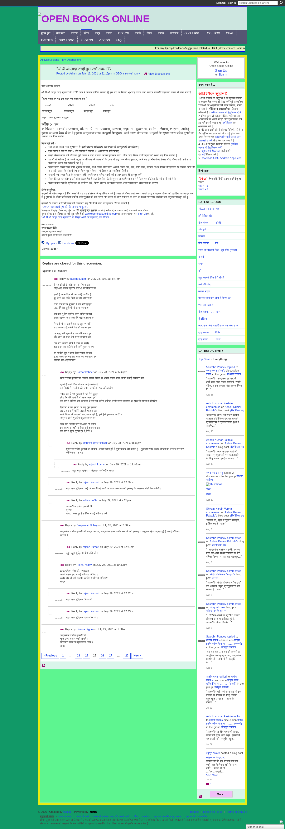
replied (231, 367)
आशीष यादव (212, 676)
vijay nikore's (218, 607)
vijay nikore (213, 753)
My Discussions (72, 59)
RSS (44, 665)
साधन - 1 (203, 185)
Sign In (232, 2)
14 (86, 655)
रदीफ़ (135, 816)
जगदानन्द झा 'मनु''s (215, 370)
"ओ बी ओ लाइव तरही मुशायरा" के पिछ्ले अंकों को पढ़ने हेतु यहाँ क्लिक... (76, 217)
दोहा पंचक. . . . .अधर (209, 339)
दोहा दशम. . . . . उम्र (209, 311)
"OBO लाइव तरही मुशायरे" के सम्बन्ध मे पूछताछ (65, 206)
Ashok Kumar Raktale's (224, 541)
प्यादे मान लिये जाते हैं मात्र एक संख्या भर (218, 325)
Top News (204, 359)
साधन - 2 (203, 189)
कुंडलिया (202, 318)
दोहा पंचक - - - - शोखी (209, 222)
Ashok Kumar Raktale (219, 403)
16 (102, 655)
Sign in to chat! (255, 826)
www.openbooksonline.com (101, 213)
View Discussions (159, 73)
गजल (208, 374)
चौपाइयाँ (202, 229)
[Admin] (47, 77)
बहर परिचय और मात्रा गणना (168, 816)
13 (78, 655)
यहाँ (203, 154)
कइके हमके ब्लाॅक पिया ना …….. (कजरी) (224, 642)
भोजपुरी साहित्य (228, 647)
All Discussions (49, 59)
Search (281, 3)
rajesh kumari (78, 278)
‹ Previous (50, 655)
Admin (73, 73)
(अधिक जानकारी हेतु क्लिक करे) (218, 145)
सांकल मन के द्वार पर (208, 208)
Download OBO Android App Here (221, 158)
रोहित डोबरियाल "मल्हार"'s (223, 574)
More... (221, 794)
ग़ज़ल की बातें (82, 816)
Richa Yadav (84, 564)
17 (110, 655)
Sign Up (221, 2)
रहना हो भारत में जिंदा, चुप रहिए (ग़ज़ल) (217, 250)
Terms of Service (236, 811)
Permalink (56, 279)
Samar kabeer (85, 372)
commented (213, 406)
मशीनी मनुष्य (204, 291)
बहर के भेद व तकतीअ (196, 816)
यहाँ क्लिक (227, 122)
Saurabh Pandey (216, 367)
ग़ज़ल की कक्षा (65, 816)
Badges (194, 811)
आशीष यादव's (213, 640)
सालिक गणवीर (90, 500)
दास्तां (201, 256)
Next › (137, 655)
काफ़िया (146, 816)
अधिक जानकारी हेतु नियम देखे (226, 112)
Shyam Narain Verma (219, 508)
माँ (199, 270)
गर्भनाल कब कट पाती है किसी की (214, 298)
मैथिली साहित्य (234, 374)
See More (212, 775)
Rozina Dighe (85, 629)
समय (200, 263)
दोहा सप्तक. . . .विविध (209, 332)
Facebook (68, 243)
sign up (142, 213)
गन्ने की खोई (204, 284)
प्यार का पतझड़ (205, 304)
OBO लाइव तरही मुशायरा (128, 73)
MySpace (51, 243)
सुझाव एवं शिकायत (210, 150)
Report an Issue (212, 811)
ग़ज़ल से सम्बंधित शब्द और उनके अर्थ (111, 816)
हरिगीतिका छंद (205, 215)
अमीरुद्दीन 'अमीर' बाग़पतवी (95, 443)
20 (126, 655)
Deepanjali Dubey (87, 525)
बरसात (201, 236)
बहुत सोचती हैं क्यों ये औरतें (211, 277)
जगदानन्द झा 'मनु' (214, 472)
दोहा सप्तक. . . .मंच (208, 243)
